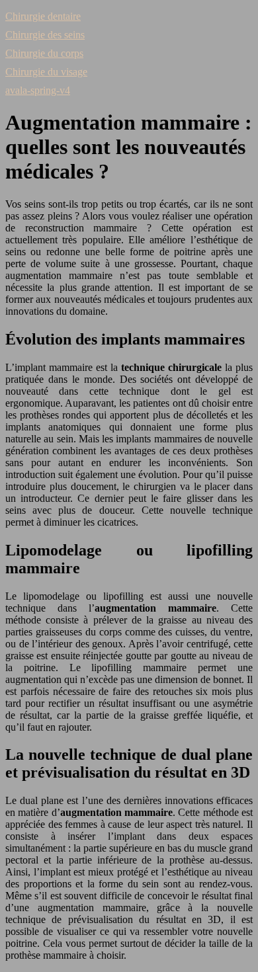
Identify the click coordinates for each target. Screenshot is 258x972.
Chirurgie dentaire (43, 16)
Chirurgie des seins (45, 34)
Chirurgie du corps (44, 53)
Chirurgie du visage (46, 71)
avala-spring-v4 (37, 90)
